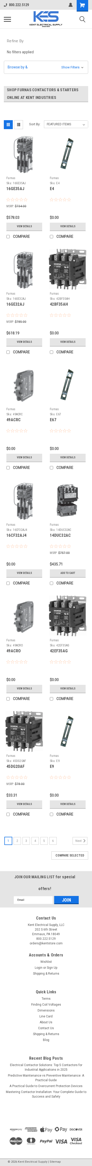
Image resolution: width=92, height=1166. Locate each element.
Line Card (46, 1016)
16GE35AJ (15, 188)
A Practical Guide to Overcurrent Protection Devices (46, 1086)
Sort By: (34, 124)
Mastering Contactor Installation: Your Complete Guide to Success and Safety (46, 1094)
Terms (46, 998)
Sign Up (52, 967)
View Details (24, 226)
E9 (52, 766)
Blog (46, 1040)
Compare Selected (69, 855)
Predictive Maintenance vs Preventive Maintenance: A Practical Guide (46, 1078)
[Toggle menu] (7, 19)
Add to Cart (68, 573)
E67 (53, 419)
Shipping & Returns (46, 973)
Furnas (11, 178)
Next (79, 841)
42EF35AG (59, 650)
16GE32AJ (15, 304)
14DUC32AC (60, 535)
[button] (46, 67)
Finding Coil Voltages (46, 1004)
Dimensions (46, 1010)
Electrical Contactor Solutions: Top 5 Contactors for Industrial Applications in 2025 (46, 1067)
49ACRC (13, 419)
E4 (52, 188)
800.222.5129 (19, 5)
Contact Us (46, 1028)
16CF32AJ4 (16, 535)
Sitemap (55, 1161)
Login (38, 967)
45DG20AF (15, 766)
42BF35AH (59, 304)
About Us (46, 1022)
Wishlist (46, 962)
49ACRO (13, 650)
